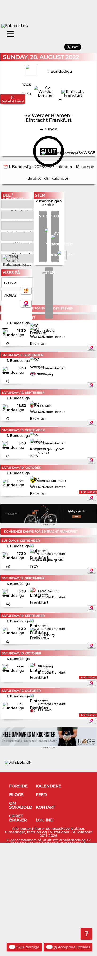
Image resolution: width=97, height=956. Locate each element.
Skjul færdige (27, 947)
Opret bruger (18, 818)
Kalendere (48, 786)
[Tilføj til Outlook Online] (17, 247)
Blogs (16, 794)
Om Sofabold (20, 805)
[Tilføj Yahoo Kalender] (17, 257)
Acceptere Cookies (74, 947)
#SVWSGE (85, 153)
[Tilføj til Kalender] (17, 225)
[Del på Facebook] (17, 214)
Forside (18, 786)
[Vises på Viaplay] (91, 348)
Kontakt (45, 807)
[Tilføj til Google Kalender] (17, 236)
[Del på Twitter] (17, 204)
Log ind (44, 820)
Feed (41, 794)
